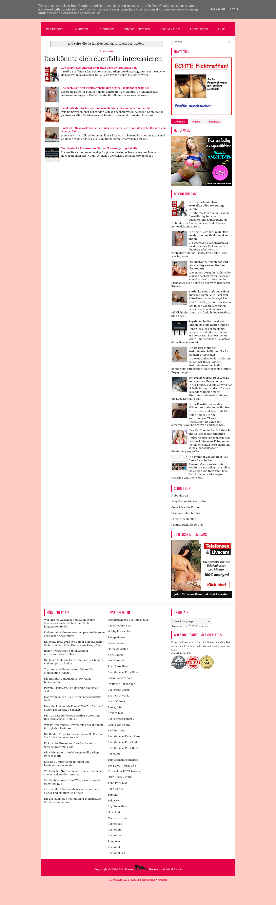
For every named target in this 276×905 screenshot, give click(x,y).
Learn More (217, 9)
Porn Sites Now (118, 666)
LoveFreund (116, 660)
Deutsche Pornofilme (121, 683)
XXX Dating (115, 654)
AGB (127, 880)
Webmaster (161, 880)
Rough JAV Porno (119, 724)
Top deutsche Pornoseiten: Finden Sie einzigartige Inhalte (99, 148)
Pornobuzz (115, 823)
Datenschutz (116, 880)
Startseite (56, 29)
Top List (113, 794)
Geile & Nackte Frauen (185, 507)
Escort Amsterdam (120, 678)
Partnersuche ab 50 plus (187, 524)
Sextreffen (81, 29)
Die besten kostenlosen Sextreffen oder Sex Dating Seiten (99, 67)
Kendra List (115, 712)
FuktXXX (114, 800)
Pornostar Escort (119, 689)
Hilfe (221, 29)
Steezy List (115, 707)
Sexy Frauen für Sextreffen (188, 501)
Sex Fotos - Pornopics (122, 765)
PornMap (114, 753)
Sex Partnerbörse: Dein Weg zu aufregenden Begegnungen (209, 379)
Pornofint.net (116, 853)
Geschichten (199, 29)
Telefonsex (106, 29)
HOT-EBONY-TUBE (120, 777)
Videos (196, 121)
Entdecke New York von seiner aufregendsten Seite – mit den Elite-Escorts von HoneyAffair (209, 295)
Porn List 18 (115, 788)
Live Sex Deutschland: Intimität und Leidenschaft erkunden (209, 432)
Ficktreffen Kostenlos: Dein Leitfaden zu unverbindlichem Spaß (70, 745)
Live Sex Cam (170, 29)
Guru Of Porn (116, 701)
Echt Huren (126, 869)
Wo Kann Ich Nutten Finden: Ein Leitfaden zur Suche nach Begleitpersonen (73, 773)
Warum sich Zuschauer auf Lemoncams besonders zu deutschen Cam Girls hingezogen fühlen (69, 623)
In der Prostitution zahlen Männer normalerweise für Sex (209, 406)
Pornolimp (115, 829)
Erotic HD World (118, 695)
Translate (202, 626)
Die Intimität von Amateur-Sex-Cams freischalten (209, 458)
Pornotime (115, 835)
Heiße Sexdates (118, 648)
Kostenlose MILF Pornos (124, 771)
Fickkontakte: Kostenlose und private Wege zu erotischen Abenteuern (107, 108)
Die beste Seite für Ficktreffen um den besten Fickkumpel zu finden (105, 87)
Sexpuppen (147, 880)
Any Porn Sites (117, 806)
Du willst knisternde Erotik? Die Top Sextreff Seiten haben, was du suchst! (73, 708)
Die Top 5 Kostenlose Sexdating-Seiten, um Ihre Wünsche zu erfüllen (72, 717)
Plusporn (114, 841)
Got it (234, 9)
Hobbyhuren (179, 495)
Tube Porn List (117, 783)
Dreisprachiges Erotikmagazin (128, 619)
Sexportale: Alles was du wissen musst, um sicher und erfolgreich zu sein (71, 791)
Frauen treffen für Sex (185, 513)
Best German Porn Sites (123, 672)
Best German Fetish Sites (124, 736)
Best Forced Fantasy (121, 718)
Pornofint (114, 847)
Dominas (180, 121)
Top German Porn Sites (123, 759)
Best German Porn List (122, 742)
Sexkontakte (116, 643)
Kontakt (135, 880)
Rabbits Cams (116, 730)
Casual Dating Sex (119, 625)
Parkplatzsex (116, 637)
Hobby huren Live (119, 631)
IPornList (114, 812)
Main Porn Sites (118, 818)
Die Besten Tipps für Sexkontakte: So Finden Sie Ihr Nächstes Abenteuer (209, 351)
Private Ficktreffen (137, 29)
